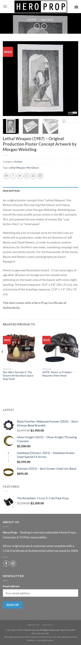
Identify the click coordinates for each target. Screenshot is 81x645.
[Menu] (5, 6)
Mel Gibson (32, 167)
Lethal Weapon (17, 167)
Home (32, 19)
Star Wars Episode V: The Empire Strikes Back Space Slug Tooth (18, 375)
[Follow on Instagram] (13, 563)
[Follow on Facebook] (6, 563)
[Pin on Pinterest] (33, 176)
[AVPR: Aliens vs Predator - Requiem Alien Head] (60, 348)
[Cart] (76, 6)
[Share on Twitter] (20, 176)
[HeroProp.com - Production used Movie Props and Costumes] (41, 6)
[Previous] (9, 78)
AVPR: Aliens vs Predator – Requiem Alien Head (58, 374)
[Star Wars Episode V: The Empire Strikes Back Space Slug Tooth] (21, 348)
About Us (34, 624)
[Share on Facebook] (13, 176)
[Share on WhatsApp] (6, 176)
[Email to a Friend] (27, 176)
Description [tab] (11, 190)
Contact (47, 624)
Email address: (11, 586)
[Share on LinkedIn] (40, 176)
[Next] (72, 78)
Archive (47, 19)
